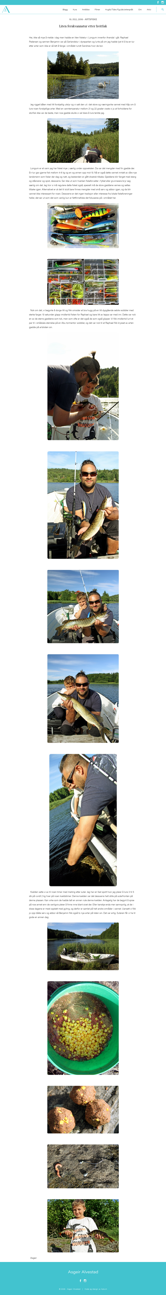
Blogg (65, 9)
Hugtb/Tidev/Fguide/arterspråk (119, 9)
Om (140, 9)
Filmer (97, 9)
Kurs (75, 9)
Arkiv (149, 9)
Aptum (104, 1289)
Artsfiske (85, 9)
